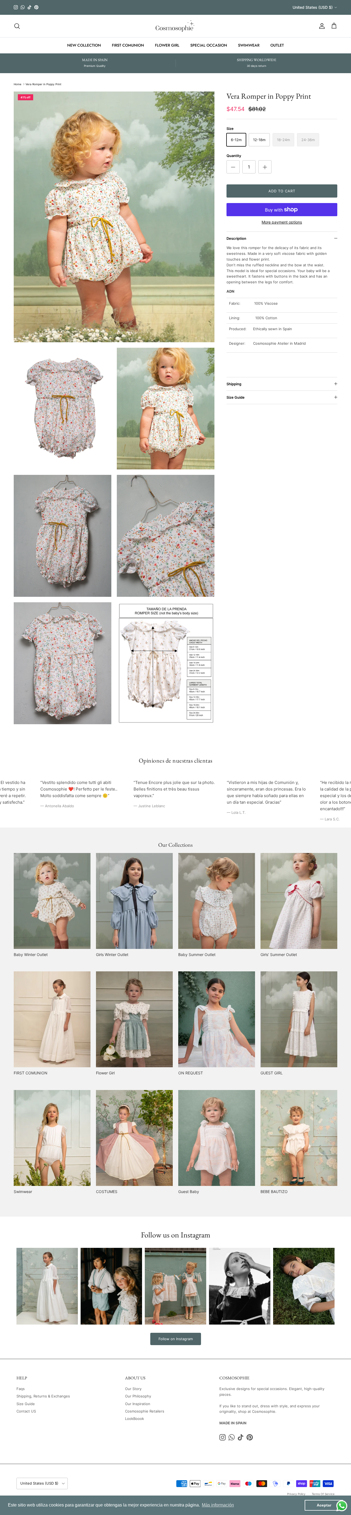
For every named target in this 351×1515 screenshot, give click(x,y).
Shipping (234, 384)
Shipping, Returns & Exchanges (43, 1396)
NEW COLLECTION (84, 45)
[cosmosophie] (175, 26)
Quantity (234, 155)
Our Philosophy (138, 1396)
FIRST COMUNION (128, 45)
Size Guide (236, 397)
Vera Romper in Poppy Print (43, 84)
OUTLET (277, 45)
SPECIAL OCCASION (208, 45)
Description (236, 238)
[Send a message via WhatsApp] (341, 1505)
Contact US (26, 1411)
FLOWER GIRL (167, 45)
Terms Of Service (323, 1494)
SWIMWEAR (248, 45)
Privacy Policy (296, 1494)
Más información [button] (218, 1505)
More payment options (282, 222)
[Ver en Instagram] (47, 1286)
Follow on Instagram (175, 1339)
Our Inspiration (137, 1404)
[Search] (17, 26)
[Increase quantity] (264, 166)
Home (17, 84)
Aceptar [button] (324, 1505)
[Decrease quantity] (233, 166)
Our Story (133, 1388)
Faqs (20, 1388)
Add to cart (281, 191)
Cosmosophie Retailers (144, 1411)
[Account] (320, 26)
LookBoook (134, 1418)
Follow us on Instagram (175, 1235)
